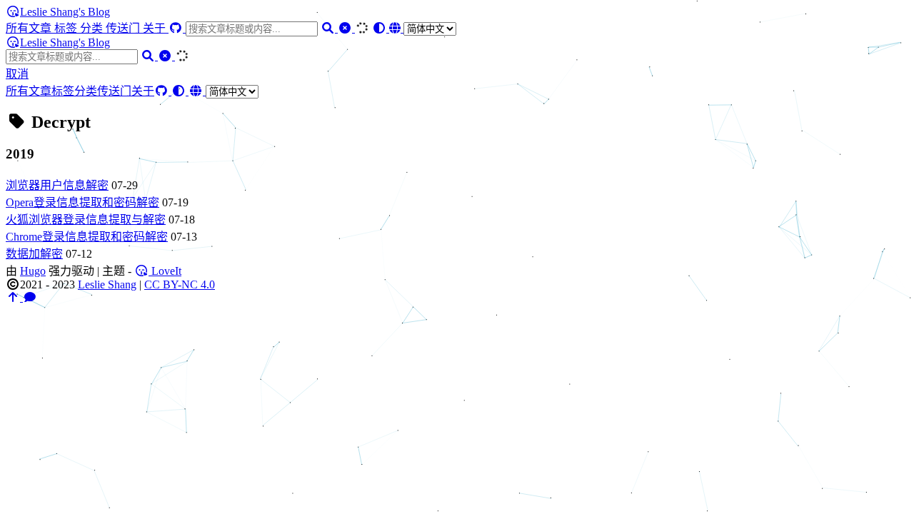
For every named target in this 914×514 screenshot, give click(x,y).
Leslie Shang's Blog (65, 12)
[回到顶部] (14, 297)
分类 (93, 28)
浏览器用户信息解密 (57, 185)
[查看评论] (30, 297)
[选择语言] (422, 28)
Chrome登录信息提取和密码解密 (87, 237)
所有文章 (30, 28)
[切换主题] (380, 28)
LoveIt (165, 271)
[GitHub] (177, 28)
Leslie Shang (107, 284)
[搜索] (329, 28)
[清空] (346, 28)
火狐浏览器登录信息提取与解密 (86, 219)
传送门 (124, 28)
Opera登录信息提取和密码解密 (82, 202)
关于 (156, 28)
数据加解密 (34, 254)
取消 (17, 74)
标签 (67, 28)
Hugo (33, 271)
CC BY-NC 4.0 (179, 284)
